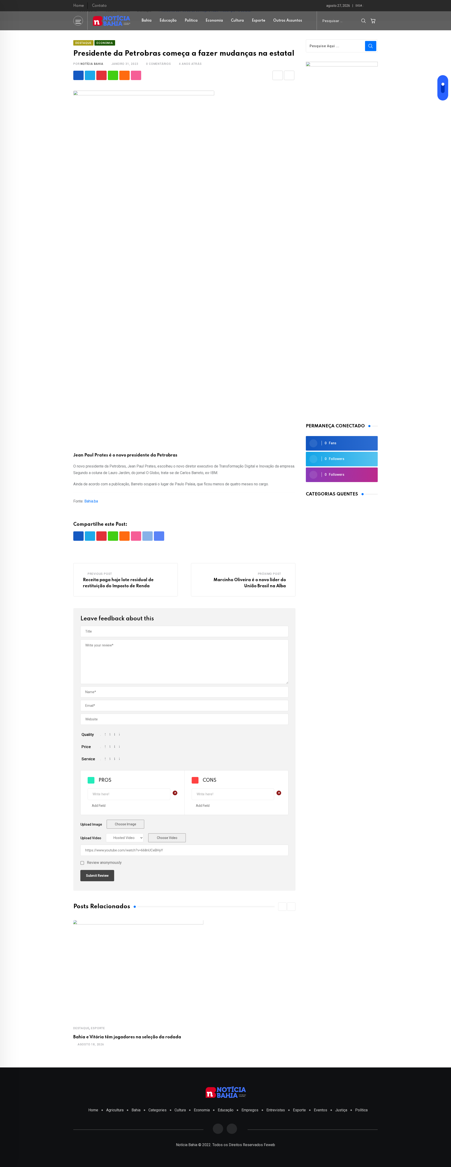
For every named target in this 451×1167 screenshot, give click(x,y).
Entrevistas (275, 1110)
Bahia (147, 21)
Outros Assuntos (287, 21)
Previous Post (100, 574)
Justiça (341, 1110)
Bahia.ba (91, 501)
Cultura (237, 21)
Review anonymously (104, 863)
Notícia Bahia (92, 64)
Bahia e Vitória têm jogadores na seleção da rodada (127, 1037)
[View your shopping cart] (373, 20)
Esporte (258, 21)
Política (191, 21)
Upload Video (90, 838)
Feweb (269, 1145)
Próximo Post (269, 574)
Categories (157, 1110)
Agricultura (115, 1110)
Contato (99, 6)
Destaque (81, 1028)
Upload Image (91, 824)
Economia (214, 21)
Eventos (320, 1110)
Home (78, 6)
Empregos (249, 1110)
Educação (168, 21)
